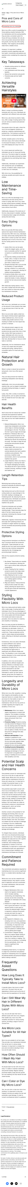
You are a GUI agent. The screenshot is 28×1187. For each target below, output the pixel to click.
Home (3, 12)
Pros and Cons (10, 1107)
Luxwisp (4, 1176)
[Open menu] (3, 9)
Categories (19, 3)
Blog (8, 12)
